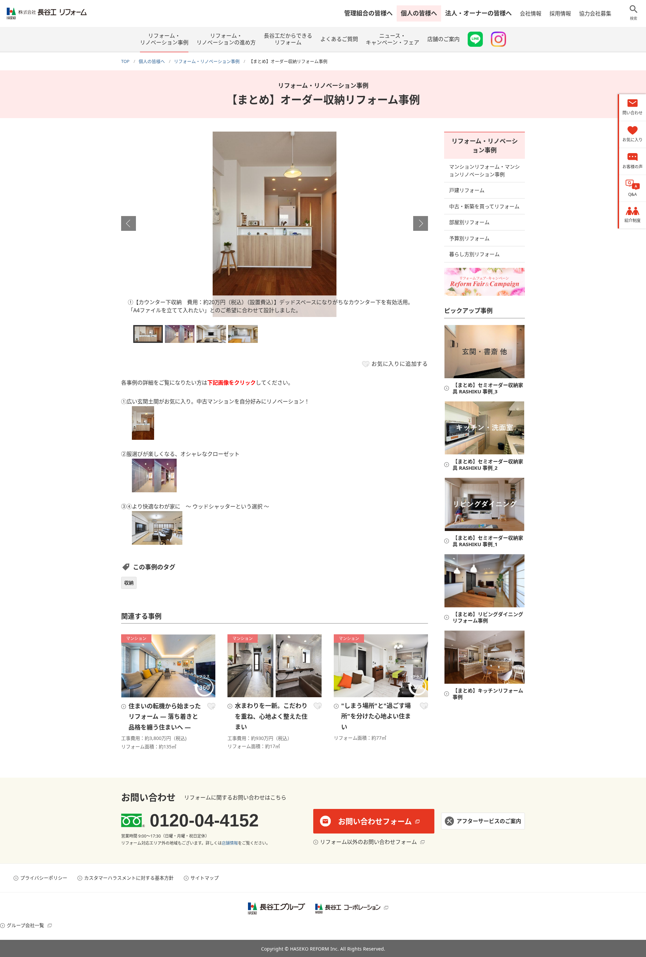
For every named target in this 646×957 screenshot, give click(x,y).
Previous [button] (128, 223)
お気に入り (211, 706)
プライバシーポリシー (43, 878)
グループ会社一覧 (25, 925)
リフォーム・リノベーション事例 (164, 39)
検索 (633, 18)
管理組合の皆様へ (368, 13)
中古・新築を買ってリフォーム (484, 206)
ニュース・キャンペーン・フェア (392, 39)
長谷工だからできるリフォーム (288, 39)
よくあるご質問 (339, 39)
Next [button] (420, 223)
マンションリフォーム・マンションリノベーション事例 (484, 170)
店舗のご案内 (443, 39)
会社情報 (530, 13)
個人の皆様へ (419, 13)
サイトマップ (204, 878)
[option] (274, 224)
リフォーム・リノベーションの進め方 (226, 39)
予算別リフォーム (469, 238)
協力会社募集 (595, 13)
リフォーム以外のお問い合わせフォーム (368, 842)
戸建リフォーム (467, 190)
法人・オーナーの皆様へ (478, 13)
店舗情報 (230, 843)
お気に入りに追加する (399, 363)
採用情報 (560, 13)
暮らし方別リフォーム (474, 254)
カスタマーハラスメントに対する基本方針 (129, 878)
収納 (129, 582)
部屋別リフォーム (469, 222)
